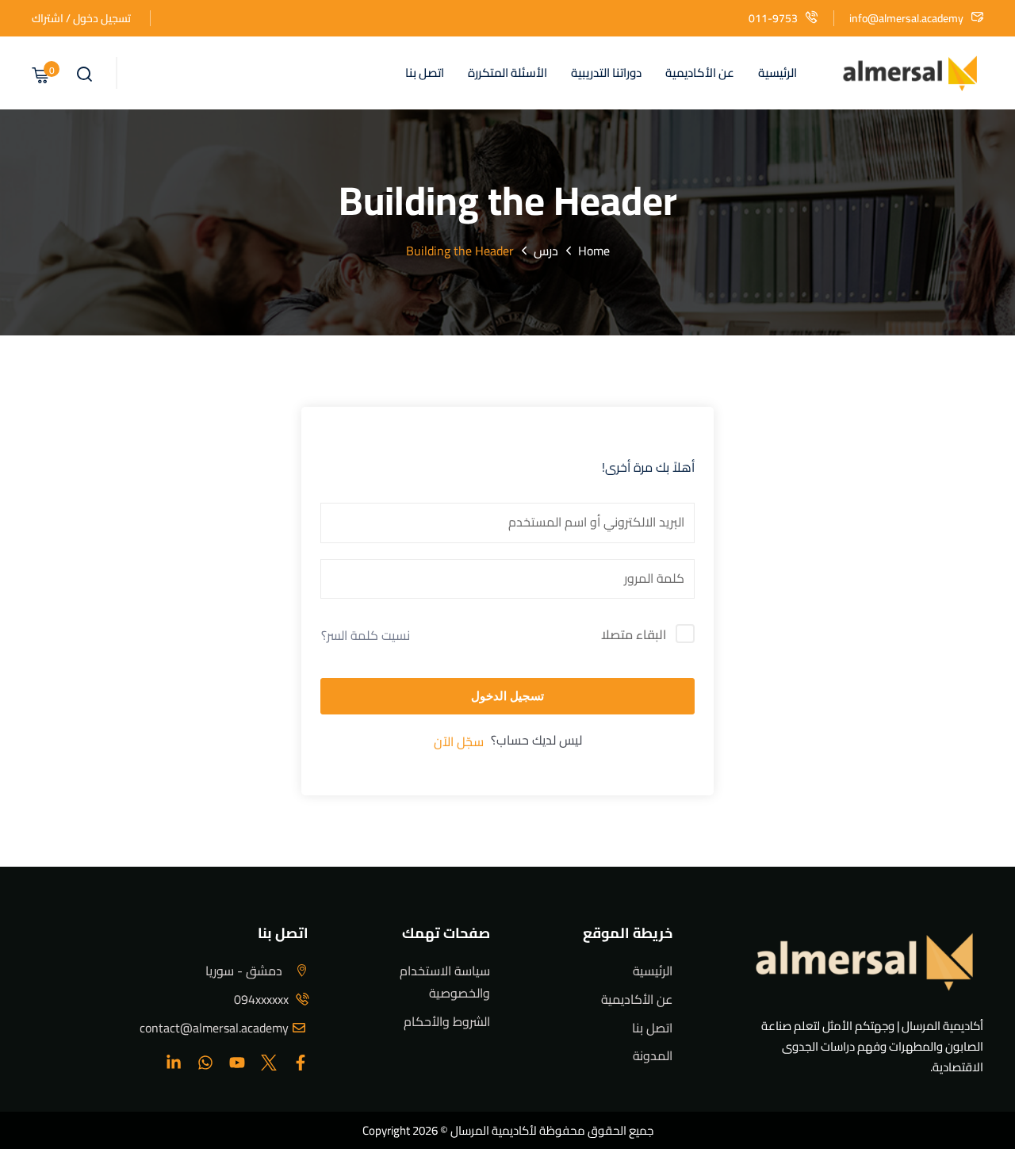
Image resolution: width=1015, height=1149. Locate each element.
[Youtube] (237, 1062)
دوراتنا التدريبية (606, 72)
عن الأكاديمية (699, 72)
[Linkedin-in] (174, 1062)
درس (546, 250)
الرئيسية (777, 72)
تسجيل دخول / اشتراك (81, 18)
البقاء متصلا (633, 635)
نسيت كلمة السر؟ (365, 635)
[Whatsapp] (205, 1062)
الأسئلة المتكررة (507, 72)
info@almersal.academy (906, 18)
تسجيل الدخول (507, 696)
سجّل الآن (459, 741)
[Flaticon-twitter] (269, 1062)
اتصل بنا (424, 72)
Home (594, 250)
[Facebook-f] (300, 1062)
